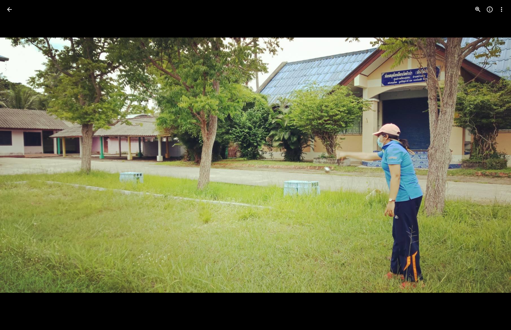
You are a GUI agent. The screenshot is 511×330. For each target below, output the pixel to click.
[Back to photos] (9, 9)
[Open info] (490, 9)
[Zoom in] (478, 9)
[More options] (501, 9)
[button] (16, 165)
